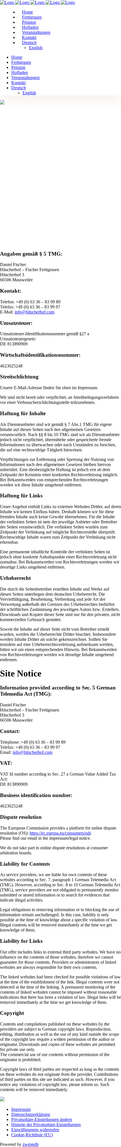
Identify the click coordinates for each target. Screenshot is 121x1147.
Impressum (21, 1109)
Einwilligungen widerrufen (35, 1129)
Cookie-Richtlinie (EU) (32, 1134)
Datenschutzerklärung (30, 1114)
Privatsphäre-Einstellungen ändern (41, 1119)
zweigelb (31, 1144)
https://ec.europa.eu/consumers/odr (60, 833)
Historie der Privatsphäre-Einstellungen (46, 1124)
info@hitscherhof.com (34, 312)
